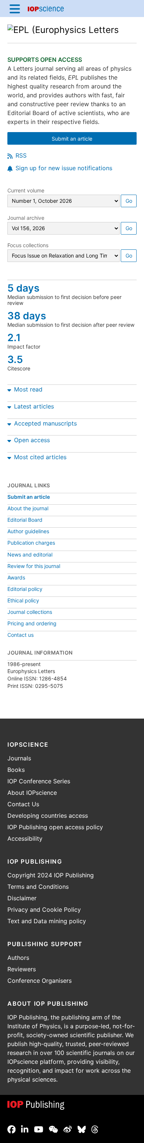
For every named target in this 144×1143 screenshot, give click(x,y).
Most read (28, 389)
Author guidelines (28, 531)
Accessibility (24, 838)
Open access (32, 440)
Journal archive (25, 218)
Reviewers (21, 969)
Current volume (25, 190)
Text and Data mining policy (46, 921)
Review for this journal (33, 566)
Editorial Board (24, 520)
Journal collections (29, 612)
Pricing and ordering (31, 623)
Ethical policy (23, 600)
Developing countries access (47, 815)
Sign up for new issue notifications (64, 168)
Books (16, 769)
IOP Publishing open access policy (55, 827)
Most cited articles (40, 457)
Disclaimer (22, 898)
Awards (16, 577)
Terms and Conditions (38, 886)
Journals (19, 758)
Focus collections (27, 245)
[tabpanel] (72, 387)
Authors (18, 957)
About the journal (27, 508)
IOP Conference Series (38, 781)
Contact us (20, 635)
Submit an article (92, 139)
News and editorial (29, 554)
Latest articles (34, 406)
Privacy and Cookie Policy (44, 909)
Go (129, 201)
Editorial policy (24, 589)
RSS (21, 155)
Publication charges (31, 542)
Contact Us (23, 804)
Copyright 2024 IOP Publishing (50, 875)
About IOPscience (32, 792)
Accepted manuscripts (45, 423)
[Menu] (14, 8)
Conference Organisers (39, 980)
